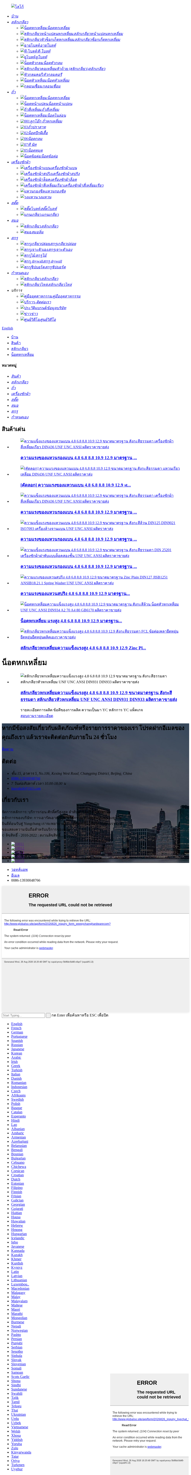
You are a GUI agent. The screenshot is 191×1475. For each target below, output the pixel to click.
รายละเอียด (43, 716)
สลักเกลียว (19, 349)
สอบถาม (27, 716)
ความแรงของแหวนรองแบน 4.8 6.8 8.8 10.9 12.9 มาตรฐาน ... (78, 457)
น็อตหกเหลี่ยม (22, 355)
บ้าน (14, 337)
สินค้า (16, 343)
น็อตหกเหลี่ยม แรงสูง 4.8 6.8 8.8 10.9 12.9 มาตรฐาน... (71, 620)
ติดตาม (8, 749)
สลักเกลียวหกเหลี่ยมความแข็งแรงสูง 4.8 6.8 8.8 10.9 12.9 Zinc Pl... (83, 647)
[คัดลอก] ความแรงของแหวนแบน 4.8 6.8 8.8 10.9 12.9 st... (75, 485)
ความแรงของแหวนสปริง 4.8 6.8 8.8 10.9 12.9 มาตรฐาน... (75, 593)
